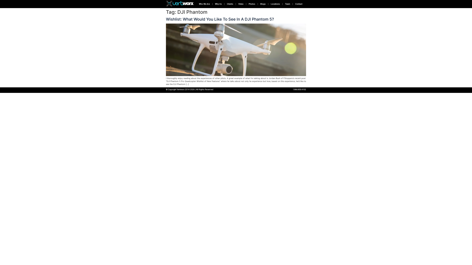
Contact (298, 4)
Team (287, 4)
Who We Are (204, 4)
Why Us (218, 4)
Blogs (263, 4)
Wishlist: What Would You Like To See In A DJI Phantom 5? (220, 19)
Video (240, 4)
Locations (275, 4)
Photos (252, 4)
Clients (230, 4)
